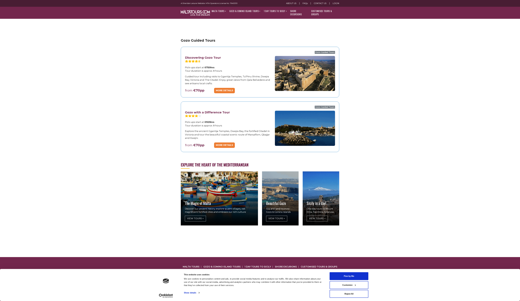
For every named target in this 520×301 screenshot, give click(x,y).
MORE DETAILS (224, 90)
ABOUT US (291, 3)
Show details (190, 293)
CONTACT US (320, 3)
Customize (347, 285)
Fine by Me (349, 276)
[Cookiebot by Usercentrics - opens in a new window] (166, 296)
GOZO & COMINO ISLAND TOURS (244, 11)
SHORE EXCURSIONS (296, 12)
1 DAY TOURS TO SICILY (274, 11)
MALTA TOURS (218, 11)
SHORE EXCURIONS (286, 266)
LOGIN (336, 3)
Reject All (348, 294)
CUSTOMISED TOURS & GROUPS (321, 12)
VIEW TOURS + (195, 218)
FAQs (305, 3)
